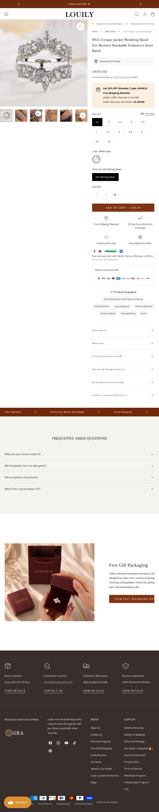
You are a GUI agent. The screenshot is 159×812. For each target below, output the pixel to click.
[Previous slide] (5, 115)
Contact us (53, 690)
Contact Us (96, 734)
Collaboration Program (136, 782)
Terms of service (45, 803)
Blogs (94, 782)
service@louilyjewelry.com (58, 682)
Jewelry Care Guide (101, 768)
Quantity (96, 186)
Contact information (84, 803)
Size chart (149, 113)
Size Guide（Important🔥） (139, 748)
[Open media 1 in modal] (80, 26)
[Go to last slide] (18, 4)
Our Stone (96, 762)
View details (15, 690)
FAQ (126, 789)
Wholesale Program (135, 775)
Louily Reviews (98, 755)
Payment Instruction (135, 755)
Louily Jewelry (111, 802)
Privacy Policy (131, 762)
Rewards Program (101, 741)
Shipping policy (63, 803)
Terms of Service (133, 768)
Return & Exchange (134, 741)
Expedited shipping (121, 77)
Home (95, 31)
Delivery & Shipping (134, 734)
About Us (95, 728)
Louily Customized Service (105, 775)
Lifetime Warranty (133, 728)
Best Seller (110, 31)
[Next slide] (140, 4)
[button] (6, 14)
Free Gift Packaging (101, 748)
